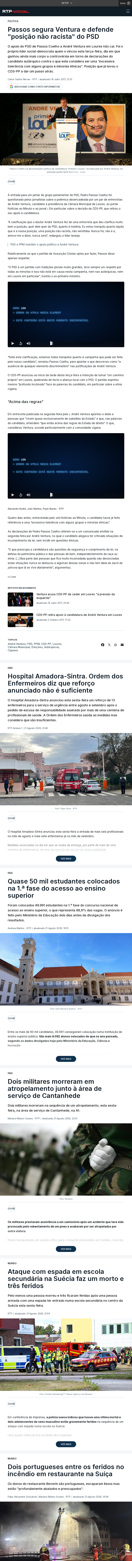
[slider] (77, 344)
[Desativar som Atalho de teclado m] (28, 343)
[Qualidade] (111, 495)
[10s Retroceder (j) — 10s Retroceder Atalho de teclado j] (20, 343)
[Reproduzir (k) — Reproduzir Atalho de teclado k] (13, 343)
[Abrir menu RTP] (66, 3)
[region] (66, 314)
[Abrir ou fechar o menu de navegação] (127, 11)
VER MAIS (66, 858)
